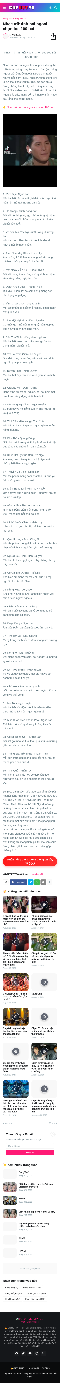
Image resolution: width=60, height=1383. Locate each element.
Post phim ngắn (35, 1299)
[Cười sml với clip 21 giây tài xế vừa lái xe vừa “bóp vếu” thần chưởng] (44, 1051)
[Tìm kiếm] (56, 7)
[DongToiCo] (10, 1174)
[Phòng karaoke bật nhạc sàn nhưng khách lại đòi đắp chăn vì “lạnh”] (44, 904)
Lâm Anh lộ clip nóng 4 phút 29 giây (37, 1211)
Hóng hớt (11, 1287)
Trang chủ (7, 19)
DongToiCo (24, 1172)
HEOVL (22, 1251)
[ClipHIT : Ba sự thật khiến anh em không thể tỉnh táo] (44, 1017)
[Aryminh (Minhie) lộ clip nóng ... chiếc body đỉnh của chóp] (10, 1226)
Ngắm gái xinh (36, 1293)
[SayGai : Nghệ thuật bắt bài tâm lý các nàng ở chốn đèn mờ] (16, 1017)
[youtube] (30, 1353)
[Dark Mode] (50, 7)
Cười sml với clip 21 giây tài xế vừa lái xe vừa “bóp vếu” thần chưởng (42, 1067)
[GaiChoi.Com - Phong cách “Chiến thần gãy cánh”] (16, 982)
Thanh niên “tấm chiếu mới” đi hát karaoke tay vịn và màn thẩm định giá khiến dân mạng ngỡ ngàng (15, 959)
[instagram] (36, 1353)
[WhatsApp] (37, 882)
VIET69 (46, 1368)
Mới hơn (8, 1123)
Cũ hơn (51, 1123)
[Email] (43, 882)
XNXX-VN (34, 1368)
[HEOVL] (10, 1253)
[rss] (43, 1353)
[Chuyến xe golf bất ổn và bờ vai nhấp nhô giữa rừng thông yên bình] (44, 942)
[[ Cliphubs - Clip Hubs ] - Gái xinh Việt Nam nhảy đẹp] (10, 1187)
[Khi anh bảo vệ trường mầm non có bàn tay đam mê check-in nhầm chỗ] (16, 904)
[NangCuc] (44, 982)
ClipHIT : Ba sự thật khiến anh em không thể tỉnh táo (42, 1031)
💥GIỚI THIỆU (18, 1368)
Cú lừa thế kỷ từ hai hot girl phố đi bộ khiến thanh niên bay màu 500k (15, 1067)
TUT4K (22, 1198)
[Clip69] (10, 1240)
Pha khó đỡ (12, 1299)
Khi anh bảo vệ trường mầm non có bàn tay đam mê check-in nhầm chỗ (16, 920)
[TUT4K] (10, 1200)
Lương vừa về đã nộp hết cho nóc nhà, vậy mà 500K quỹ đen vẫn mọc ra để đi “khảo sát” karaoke (15, 1106)
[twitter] (23, 1353)
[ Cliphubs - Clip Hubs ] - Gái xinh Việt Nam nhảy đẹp (36, 1185)
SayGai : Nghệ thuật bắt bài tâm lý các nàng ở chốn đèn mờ (15, 1031)
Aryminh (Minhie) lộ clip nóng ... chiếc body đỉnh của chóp (35, 1224)
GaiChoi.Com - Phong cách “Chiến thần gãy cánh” (15, 997)
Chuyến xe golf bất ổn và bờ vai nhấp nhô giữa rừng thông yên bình (43, 957)
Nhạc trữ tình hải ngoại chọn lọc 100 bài (30, 107)
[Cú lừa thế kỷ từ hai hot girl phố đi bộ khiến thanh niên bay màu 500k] (16, 1051)
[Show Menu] (4, 7)
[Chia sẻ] (54, 36)
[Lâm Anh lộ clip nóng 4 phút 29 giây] (10, 1213)
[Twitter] (30, 882)
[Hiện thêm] (49, 882)
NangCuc (36, 994)
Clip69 (22, 1238)
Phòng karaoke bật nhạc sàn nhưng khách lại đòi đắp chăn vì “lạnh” (43, 920)
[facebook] (16, 1353)
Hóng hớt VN (21, 19)
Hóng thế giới (13, 1293)
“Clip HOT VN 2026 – (13, 1373)
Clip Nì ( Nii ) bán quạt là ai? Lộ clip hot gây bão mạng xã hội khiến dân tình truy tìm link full (44, 1106)
